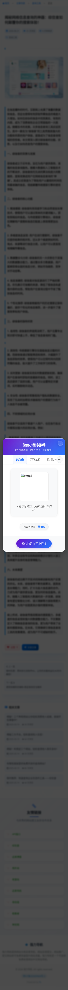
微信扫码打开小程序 (34, 543)
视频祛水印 (53, 459)
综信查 (20, 459)
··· (60, 460)
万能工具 (35, 459)
